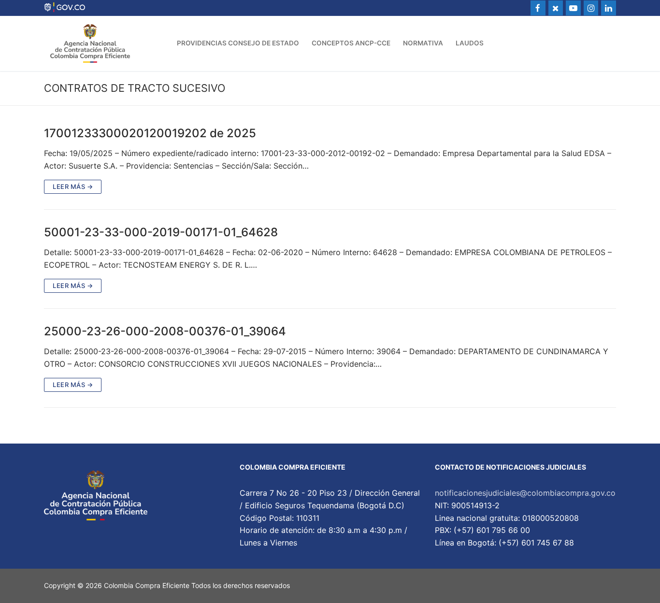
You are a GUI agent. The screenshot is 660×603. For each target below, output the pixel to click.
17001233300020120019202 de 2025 (150, 133)
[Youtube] (573, 7)
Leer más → (73, 186)
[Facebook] (538, 7)
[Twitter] (555, 7)
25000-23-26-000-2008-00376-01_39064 (165, 331)
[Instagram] (591, 7)
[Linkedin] (608, 7)
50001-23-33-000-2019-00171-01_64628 (161, 232)
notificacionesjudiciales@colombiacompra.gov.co (525, 493)
